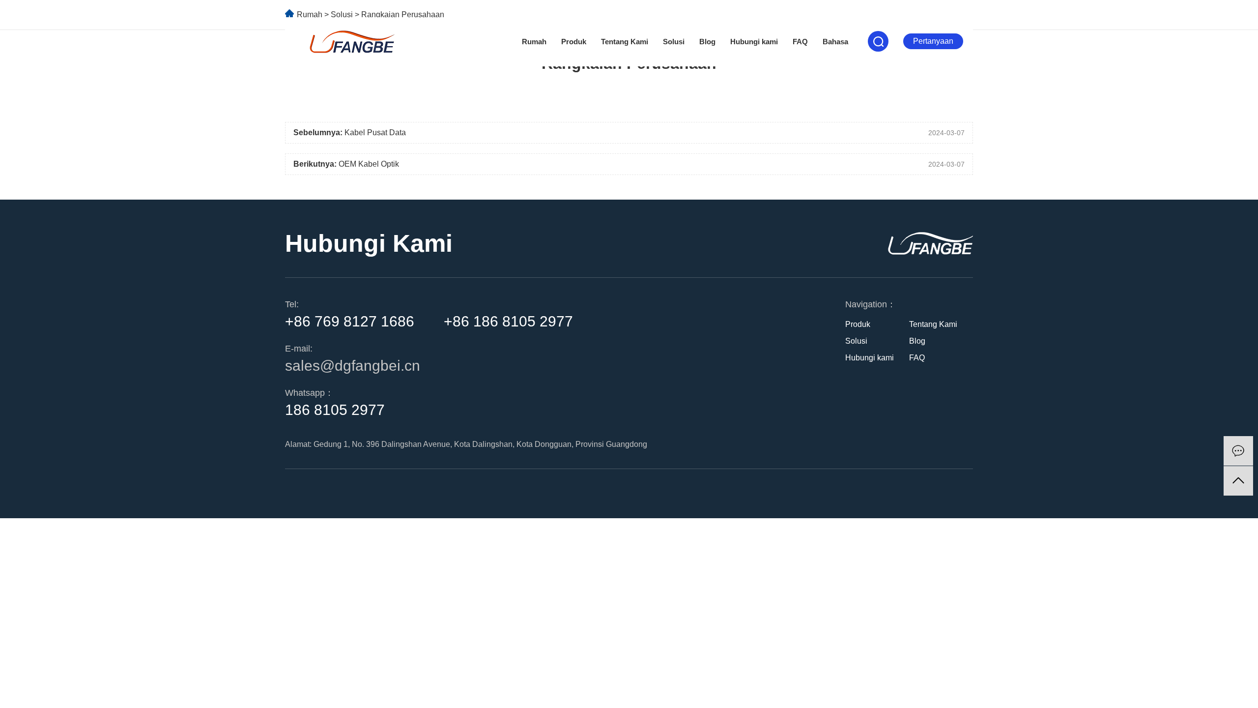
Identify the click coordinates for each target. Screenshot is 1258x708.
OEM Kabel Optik (369, 164)
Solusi (674, 41)
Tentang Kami (624, 41)
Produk (573, 41)
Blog (707, 41)
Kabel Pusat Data (375, 132)
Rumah (534, 41)
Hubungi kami (754, 41)
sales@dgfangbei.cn (352, 365)
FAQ (800, 41)
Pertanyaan (933, 41)
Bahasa (835, 41)
